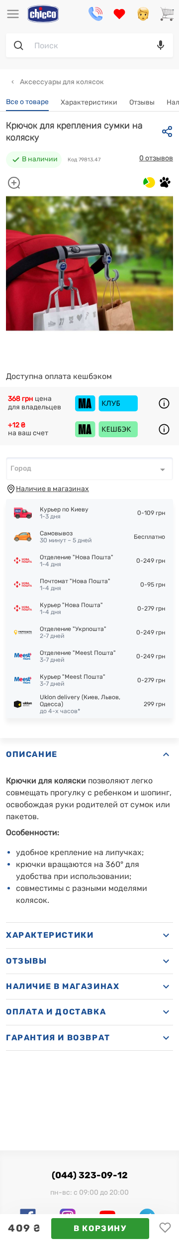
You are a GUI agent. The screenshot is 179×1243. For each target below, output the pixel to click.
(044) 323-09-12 (90, 1175)
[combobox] (89, 468)
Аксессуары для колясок (61, 82)
